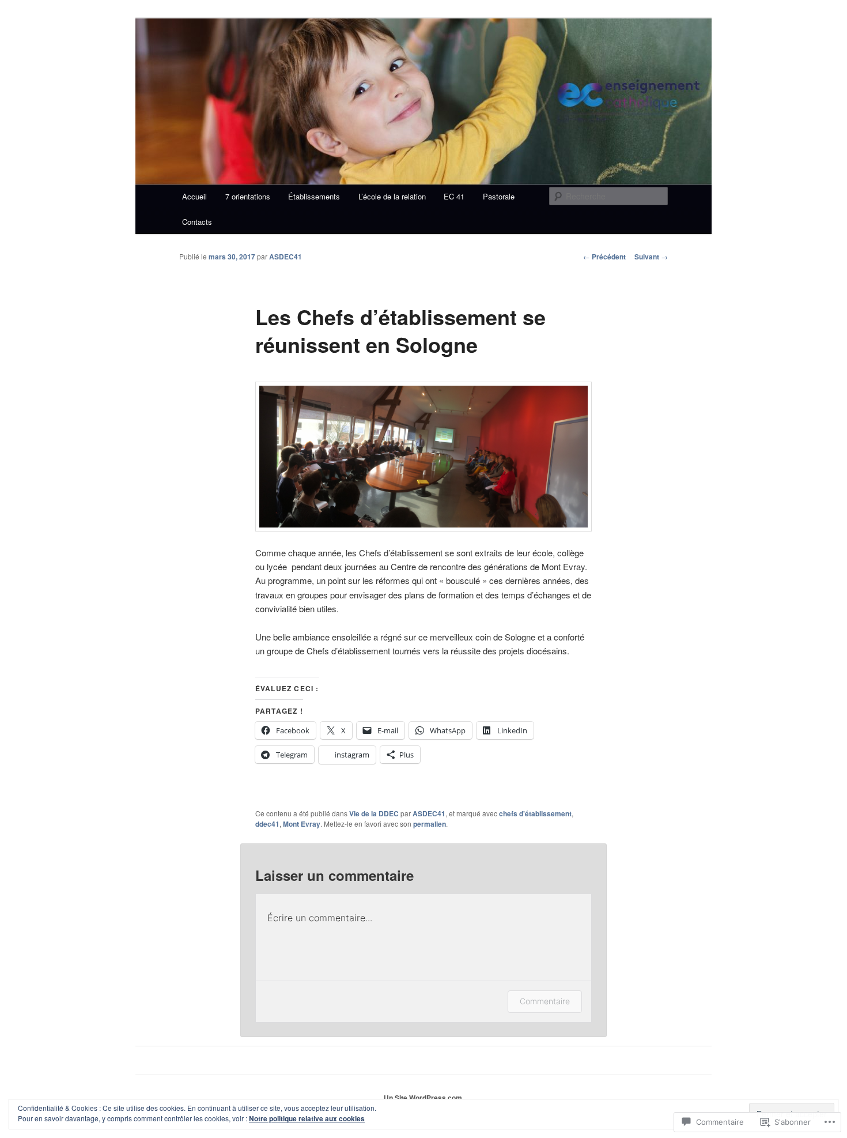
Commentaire (545, 1001)
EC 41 (454, 196)
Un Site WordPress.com (423, 1097)
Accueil (194, 196)
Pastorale (499, 196)
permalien (429, 824)
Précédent (604, 256)
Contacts (197, 221)
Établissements (314, 196)
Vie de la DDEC (374, 813)
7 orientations (247, 196)
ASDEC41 (285, 256)
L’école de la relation (392, 196)
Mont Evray (301, 824)
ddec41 (267, 824)
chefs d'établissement (535, 813)
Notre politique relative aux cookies (307, 1118)
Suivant (651, 256)
